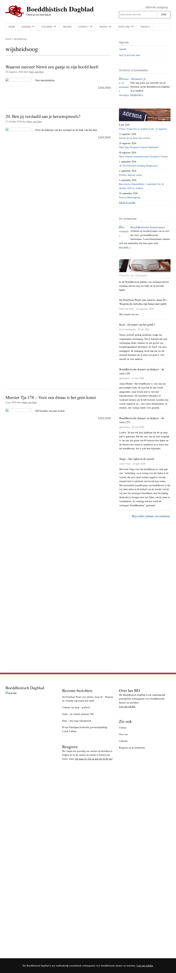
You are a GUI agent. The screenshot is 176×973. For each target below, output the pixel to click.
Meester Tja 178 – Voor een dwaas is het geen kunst (51, 397)
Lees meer (104, 87)
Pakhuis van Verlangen (133, 275)
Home (8, 39)
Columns (123, 741)
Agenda (122, 49)
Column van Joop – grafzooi (76, 707)
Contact (122, 727)
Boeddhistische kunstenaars (147, 227)
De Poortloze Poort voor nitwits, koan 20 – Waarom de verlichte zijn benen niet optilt (87, 698)
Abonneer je (138, 79)
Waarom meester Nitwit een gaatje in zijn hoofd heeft (52, 67)
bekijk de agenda (127, 202)
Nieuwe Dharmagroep (129, 197)
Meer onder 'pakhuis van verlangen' (151, 516)
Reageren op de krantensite (132, 747)
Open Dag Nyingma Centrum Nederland (138, 147)
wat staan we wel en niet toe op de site (93, 758)
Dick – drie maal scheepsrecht (76, 720)
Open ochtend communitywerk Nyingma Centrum (143, 156)
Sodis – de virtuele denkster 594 (78, 714)
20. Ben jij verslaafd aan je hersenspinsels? (43, 116)
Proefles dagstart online (130, 175)
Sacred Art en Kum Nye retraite (134, 137)
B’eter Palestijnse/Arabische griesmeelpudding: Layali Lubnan (85, 729)
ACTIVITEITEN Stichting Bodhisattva (138, 165)
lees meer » (124, 247)
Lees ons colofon (127, 706)
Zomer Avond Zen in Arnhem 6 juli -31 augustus (143, 128)
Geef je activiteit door (129, 55)
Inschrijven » (136, 94)
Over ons (123, 734)
